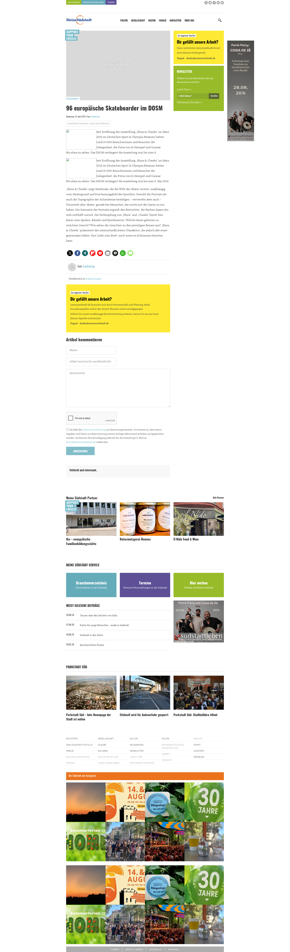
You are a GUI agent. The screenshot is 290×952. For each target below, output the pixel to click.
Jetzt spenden (78, 494)
